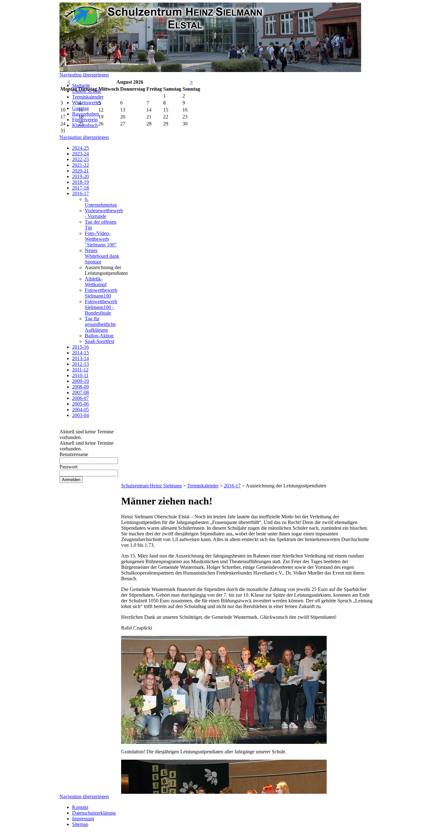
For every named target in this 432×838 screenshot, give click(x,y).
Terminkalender (87, 96)
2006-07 (80, 398)
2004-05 (80, 409)
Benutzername (73, 454)
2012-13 (80, 364)
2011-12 (80, 369)
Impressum (83, 818)
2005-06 (80, 404)
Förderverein (85, 119)
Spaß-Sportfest (99, 341)
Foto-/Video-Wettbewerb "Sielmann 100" (101, 239)
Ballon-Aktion (99, 335)
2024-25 (80, 148)
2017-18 (80, 187)
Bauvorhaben (85, 114)
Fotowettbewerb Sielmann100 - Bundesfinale (101, 307)
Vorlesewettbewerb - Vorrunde (104, 213)
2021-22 (80, 165)
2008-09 (80, 386)
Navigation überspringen (84, 74)
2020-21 (80, 170)
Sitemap (80, 824)
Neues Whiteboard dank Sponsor (102, 256)
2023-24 (80, 153)
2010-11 (80, 375)
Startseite (81, 85)
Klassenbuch (85, 125)
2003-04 (80, 415)
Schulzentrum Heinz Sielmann (151, 485)
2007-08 (80, 392)
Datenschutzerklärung (94, 813)
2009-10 (80, 381)
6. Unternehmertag (101, 202)
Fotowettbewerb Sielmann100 (101, 292)
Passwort (68, 466)
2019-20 (80, 176)
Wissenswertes (86, 102)
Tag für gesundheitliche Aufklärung (100, 324)
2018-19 (80, 182)
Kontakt (80, 807)
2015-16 (80, 347)
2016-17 (80, 193)
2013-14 (80, 358)
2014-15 (80, 352)
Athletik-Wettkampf (96, 281)
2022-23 (80, 159)
